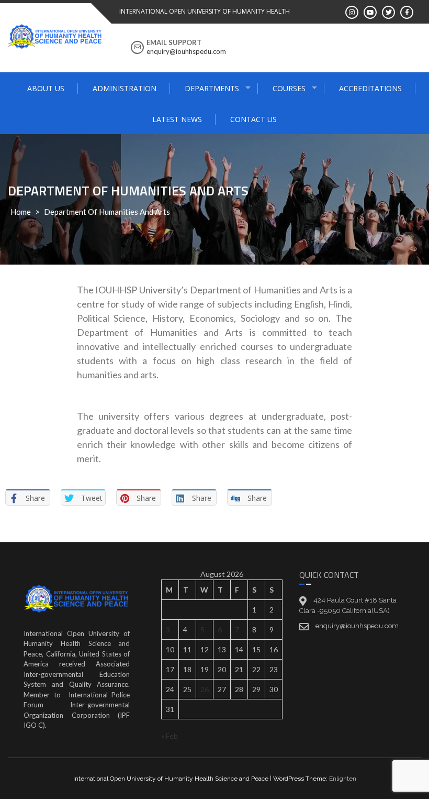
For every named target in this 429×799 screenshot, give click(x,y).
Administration (124, 88)
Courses (289, 88)
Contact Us (253, 119)
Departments (212, 88)
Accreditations (370, 88)
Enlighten (342, 778)
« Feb (169, 735)
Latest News (177, 119)
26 (204, 689)
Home (20, 211)
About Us (45, 88)
